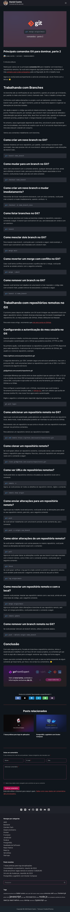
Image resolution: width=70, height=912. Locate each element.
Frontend (7, 835)
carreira (23, 893)
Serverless (7, 853)
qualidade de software (60, 897)
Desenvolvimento (29, 56)
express (55, 893)
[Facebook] (18, 698)
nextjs (37, 897)
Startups (7, 855)
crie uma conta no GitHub (41, 322)
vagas (45, 900)
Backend (7, 825)
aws (15, 893)
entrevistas (47, 893)
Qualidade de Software (12, 845)
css (32, 893)
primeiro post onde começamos (18, 72)
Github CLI (37, 390)
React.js (6, 850)
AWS (5, 822)
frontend (61, 893)
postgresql (52, 897)
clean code (27, 893)
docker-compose (40, 893)
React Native (8, 848)
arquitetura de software (9, 893)
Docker (6, 832)
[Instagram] (21, 810)
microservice (31, 897)
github (5, 897)
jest (22, 897)
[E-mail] (52, 698)
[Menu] (65, 3)
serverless (21, 900)
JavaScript (7, 837)
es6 (52, 893)
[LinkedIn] (31, 698)
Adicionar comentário (12, 767)
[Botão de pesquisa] (64, 882)
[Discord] (45, 810)
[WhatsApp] (45, 698)
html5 (8, 897)
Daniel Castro (15, 2)
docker (34, 893)
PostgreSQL (8, 843)
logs (24, 897)
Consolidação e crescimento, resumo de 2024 (20, 868)
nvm (49, 897)
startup (26, 900)
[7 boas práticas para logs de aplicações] (19, 723)
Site (49, 760)
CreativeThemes (48, 909)
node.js (43, 896)
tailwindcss (32, 900)
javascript (15, 896)
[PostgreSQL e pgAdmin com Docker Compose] (51, 723)
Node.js (6, 840)
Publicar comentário (11, 788)
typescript (39, 900)
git (65, 893)
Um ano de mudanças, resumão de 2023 (18, 873)
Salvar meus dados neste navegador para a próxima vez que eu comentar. (25, 783)
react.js (6, 900)
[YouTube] (25, 810)
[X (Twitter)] (25, 698)
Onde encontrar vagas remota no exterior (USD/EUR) (23, 871)
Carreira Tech (8, 827)
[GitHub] (33, 810)
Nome (7, 760)
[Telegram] (38, 698)
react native (14, 900)
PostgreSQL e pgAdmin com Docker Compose (20, 876)
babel (18, 893)
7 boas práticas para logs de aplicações (17, 734)
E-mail (28, 760)
